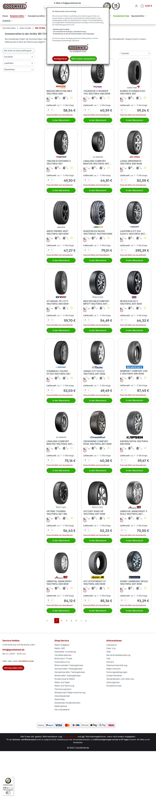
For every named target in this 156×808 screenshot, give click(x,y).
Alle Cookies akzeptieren (83, 58)
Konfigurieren (60, 58)
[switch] (8, 792)
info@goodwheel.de (13, 649)
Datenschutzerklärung (116, 665)
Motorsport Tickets (63, 658)
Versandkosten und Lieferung (120, 679)
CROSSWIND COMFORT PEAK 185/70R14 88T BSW (97, 442)
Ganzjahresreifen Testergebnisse (69, 672)
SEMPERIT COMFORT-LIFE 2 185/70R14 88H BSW (134, 372)
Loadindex (8, 63)
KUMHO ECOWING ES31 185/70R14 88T (132, 92)
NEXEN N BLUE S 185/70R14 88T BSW (131, 302)
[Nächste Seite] (81, 620)
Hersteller (8, 57)
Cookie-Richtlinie (114, 675)
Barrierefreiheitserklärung (118, 655)
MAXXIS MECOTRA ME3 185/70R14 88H (59, 92)
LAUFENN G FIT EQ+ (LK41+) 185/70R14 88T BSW (132, 232)
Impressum (111, 645)
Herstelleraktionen (63, 655)
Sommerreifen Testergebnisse (68, 668)
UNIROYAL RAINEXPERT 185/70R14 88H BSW (59, 582)
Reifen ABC (59, 648)
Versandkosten (70, 736)
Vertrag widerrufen (13, 668)
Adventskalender (62, 696)
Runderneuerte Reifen (64, 679)
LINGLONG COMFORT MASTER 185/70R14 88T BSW (96, 162)
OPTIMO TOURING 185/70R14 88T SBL (57, 512)
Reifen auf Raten (62, 682)
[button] (47, 101)
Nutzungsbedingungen (116, 672)
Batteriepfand (60, 706)
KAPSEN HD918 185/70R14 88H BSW (134, 442)
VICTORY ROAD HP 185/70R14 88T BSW (94, 512)
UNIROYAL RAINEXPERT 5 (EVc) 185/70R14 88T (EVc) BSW (133, 512)
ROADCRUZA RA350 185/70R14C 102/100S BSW (97, 232)
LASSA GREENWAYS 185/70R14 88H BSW (131, 162)
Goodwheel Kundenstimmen (67, 703)
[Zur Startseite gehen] (14, 5)
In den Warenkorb (61, 120)
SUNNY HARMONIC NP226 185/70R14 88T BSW (134, 582)
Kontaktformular (26, 661)
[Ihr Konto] (136, 5)
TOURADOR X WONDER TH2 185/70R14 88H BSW (96, 92)
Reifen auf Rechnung (64, 686)
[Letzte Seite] (85, 620)
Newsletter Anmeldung (65, 651)
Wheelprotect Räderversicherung (69, 692)
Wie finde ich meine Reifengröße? (18, 51)
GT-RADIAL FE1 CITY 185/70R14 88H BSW (57, 302)
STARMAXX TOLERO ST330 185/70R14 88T (59, 372)
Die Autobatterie (61, 709)
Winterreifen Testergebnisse (67, 675)
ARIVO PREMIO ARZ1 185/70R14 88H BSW (57, 232)
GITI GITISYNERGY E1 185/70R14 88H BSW (94, 582)
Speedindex (9, 69)
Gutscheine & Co (62, 662)
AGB (108, 651)
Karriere (110, 662)
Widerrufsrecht (113, 668)
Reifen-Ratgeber (62, 645)
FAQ (108, 658)
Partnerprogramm (62, 689)
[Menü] (12, 777)
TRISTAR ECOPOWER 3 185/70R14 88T (59, 162)
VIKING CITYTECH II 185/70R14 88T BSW (94, 372)
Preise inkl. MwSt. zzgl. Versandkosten (60, 115)
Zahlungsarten (113, 682)
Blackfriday (59, 699)
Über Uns (111, 648)
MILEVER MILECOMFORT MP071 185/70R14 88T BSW (96, 302)
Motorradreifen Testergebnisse (68, 665)
